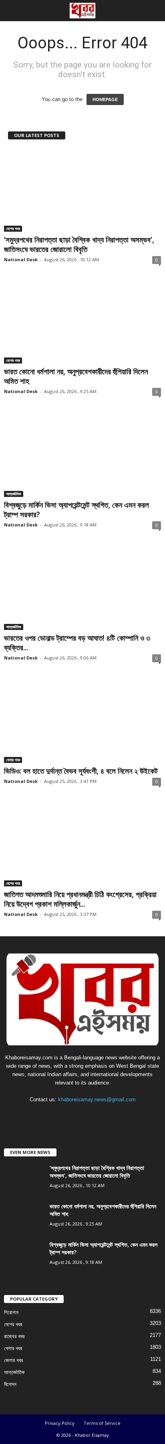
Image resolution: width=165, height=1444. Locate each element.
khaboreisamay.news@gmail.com (97, 1099)
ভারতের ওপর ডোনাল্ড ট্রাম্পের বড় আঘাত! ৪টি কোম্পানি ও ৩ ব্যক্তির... (77, 643)
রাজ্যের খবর (14, 1336)
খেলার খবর (13, 760)
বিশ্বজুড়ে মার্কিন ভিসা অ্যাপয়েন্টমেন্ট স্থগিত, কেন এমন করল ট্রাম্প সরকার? (76, 510)
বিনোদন (10, 1384)
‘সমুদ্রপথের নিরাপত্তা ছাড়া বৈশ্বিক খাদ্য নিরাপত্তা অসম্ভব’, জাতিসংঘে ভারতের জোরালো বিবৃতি (79, 244)
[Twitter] (91, 1115)
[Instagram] (75, 1115)
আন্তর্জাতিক (13, 494)
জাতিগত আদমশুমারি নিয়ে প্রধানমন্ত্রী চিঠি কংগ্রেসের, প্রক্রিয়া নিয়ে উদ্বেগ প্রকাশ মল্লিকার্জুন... (80, 899)
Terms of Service (102, 1423)
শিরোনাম (11, 1312)
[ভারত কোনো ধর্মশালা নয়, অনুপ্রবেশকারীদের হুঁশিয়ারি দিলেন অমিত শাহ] (82, 322)
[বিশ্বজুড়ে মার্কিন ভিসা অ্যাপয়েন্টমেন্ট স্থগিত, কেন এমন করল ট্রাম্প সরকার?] (82, 455)
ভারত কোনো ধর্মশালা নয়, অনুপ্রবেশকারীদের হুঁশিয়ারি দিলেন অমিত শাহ (76, 376)
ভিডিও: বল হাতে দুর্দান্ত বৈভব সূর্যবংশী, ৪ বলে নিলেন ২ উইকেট (81, 771)
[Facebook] (58, 1115)
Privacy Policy (59, 1423)
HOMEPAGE (105, 99)
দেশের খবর (13, 228)
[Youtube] (107, 1115)
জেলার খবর (13, 1360)
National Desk (21, 259)
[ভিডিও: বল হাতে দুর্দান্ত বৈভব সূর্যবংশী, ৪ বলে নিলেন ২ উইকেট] (82, 721)
